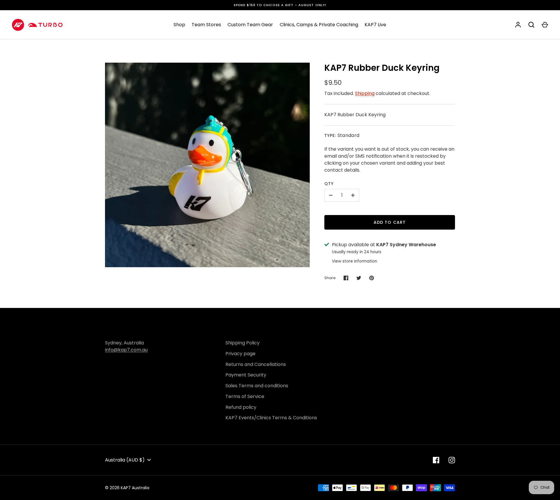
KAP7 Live (375, 24)
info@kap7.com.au (126, 349)
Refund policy (240, 407)
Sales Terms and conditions (256, 385)
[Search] (531, 24)
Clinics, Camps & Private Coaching (319, 24)
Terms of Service (244, 396)
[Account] (518, 24)
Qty (329, 183)
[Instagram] (451, 460)
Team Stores (206, 24)
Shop (179, 24)
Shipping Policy (242, 342)
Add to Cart (390, 222)
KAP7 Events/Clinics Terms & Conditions (271, 417)
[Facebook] (436, 460)
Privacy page (240, 353)
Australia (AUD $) (125, 460)
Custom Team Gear (250, 24)
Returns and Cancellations (255, 364)
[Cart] (544, 24)
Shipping (364, 93)
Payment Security (245, 375)
